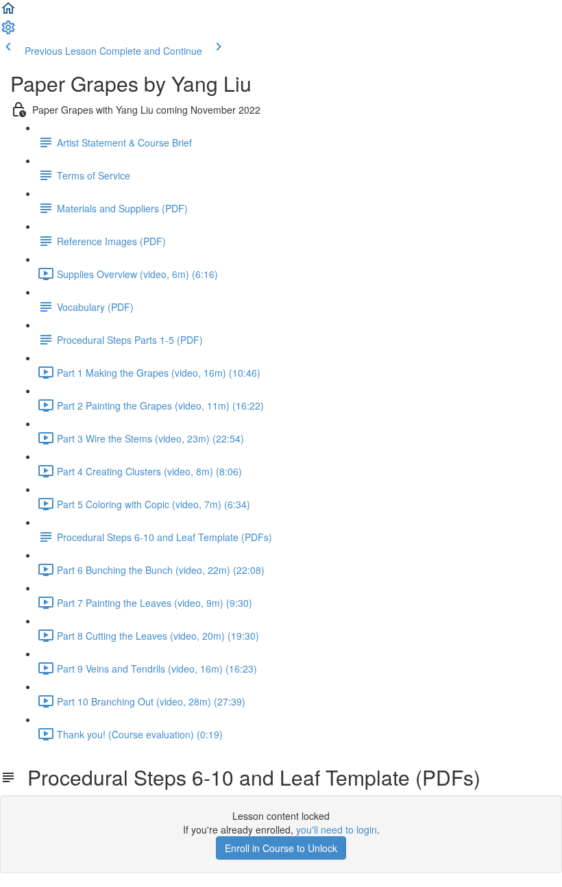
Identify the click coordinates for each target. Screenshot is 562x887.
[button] (8, 12)
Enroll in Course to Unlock (281, 848)
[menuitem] (8, 31)
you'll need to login (336, 829)
